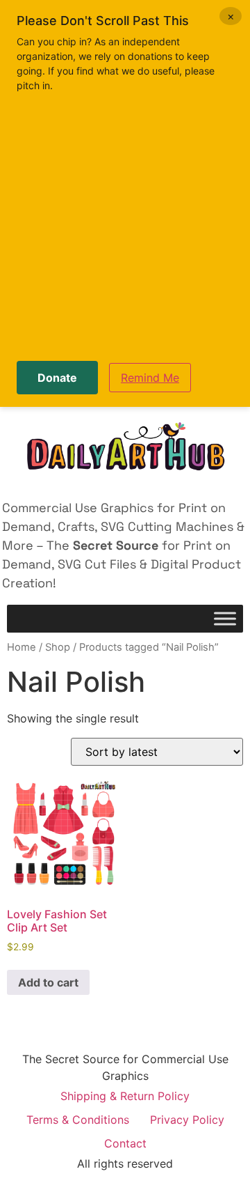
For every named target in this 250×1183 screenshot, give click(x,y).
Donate (57, 378)
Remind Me (150, 378)
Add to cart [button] (48, 982)
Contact (125, 1143)
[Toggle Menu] (225, 619)
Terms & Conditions (77, 1120)
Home (21, 647)
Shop (57, 647)
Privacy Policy (187, 1120)
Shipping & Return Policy (125, 1096)
